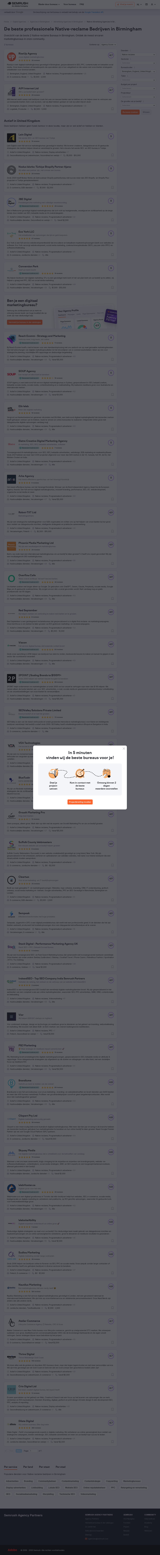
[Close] (124, 749)
